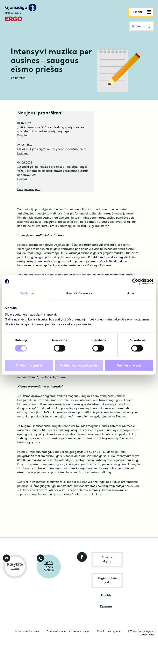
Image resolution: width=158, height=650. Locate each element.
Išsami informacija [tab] (79, 293)
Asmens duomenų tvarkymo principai (68, 631)
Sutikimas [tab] (27, 293)
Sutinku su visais (129, 365)
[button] (141, 26)
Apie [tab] (130, 293)
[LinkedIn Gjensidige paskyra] (81, 572)
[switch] (59, 348)
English (106, 595)
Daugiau (22, 135)
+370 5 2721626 (48, 569)
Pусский (106, 606)
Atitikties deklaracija (27, 631)
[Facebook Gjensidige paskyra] (81, 556)
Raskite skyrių (107, 559)
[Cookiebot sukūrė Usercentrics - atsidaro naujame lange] (135, 281)
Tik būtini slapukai (29, 365)
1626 (48, 563)
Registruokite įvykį (107, 580)
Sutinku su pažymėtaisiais (79, 365)
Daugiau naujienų (29, 189)
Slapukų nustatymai (108, 631)
